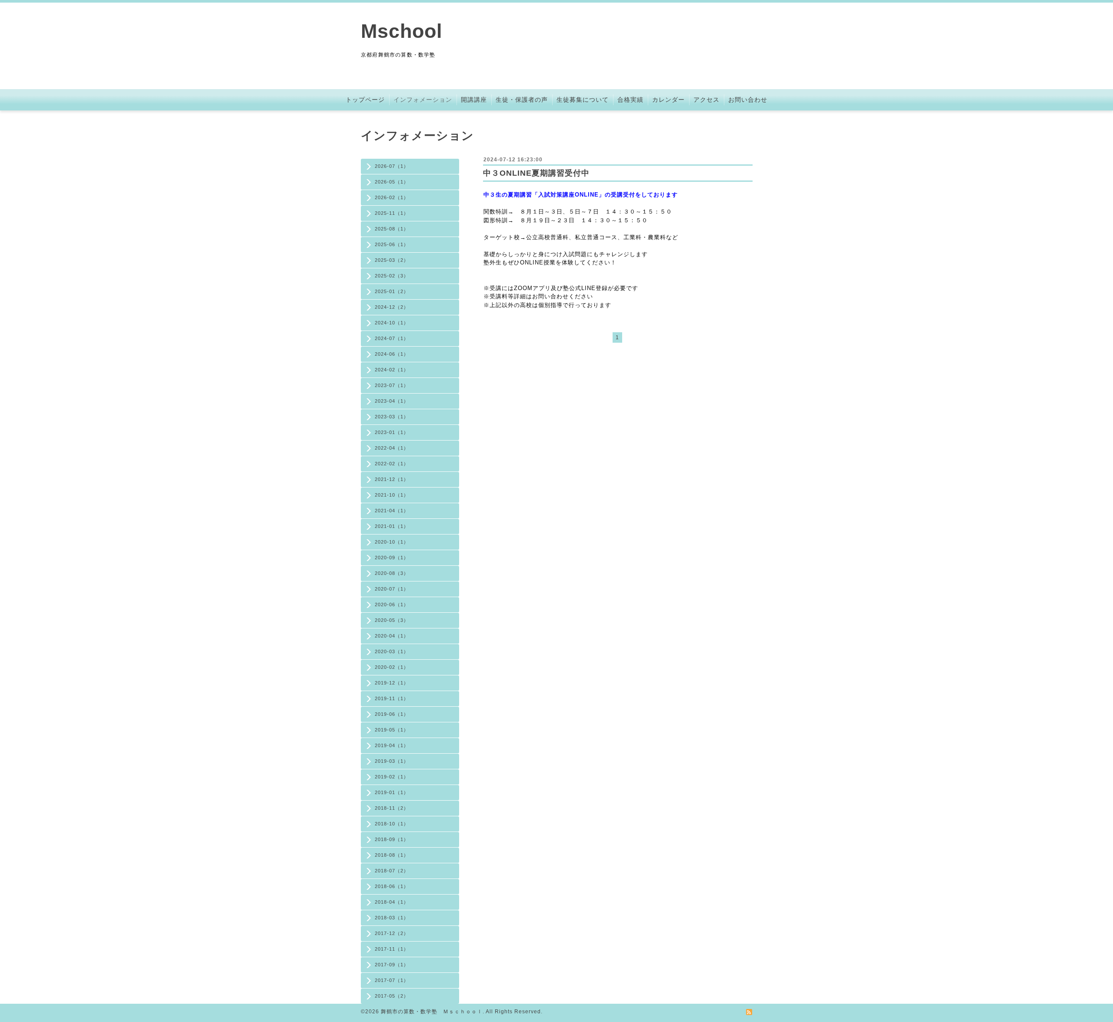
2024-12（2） (392, 307)
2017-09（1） (392, 964)
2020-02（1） (392, 667)
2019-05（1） (392, 729)
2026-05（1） (392, 181)
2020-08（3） (392, 573)
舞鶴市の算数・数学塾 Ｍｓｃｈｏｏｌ (432, 1012)
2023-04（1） (392, 401)
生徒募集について (582, 99)
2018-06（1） (392, 886)
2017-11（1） (392, 949)
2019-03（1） (392, 761)
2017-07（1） (392, 980)
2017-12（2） (392, 933)
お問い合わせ (747, 99)
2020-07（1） (392, 588)
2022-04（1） (392, 448)
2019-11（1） (392, 698)
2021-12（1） (392, 479)
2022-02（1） (392, 463)
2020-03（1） (392, 651)
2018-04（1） (392, 902)
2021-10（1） (392, 495)
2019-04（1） (392, 745)
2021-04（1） (392, 510)
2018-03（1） (392, 917)
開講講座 (474, 99)
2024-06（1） (392, 354)
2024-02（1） (392, 369)
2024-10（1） (392, 322)
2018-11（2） (392, 808)
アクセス (706, 99)
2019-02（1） (392, 776)
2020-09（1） (392, 557)
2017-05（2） (392, 996)
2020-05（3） (392, 620)
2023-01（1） (392, 432)
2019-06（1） (392, 714)
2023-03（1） (392, 416)
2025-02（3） (392, 275)
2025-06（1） (392, 244)
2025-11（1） (392, 213)
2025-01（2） (392, 291)
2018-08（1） (392, 855)
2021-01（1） (392, 526)
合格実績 (630, 99)
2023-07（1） (392, 385)
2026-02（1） (392, 197)
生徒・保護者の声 (522, 99)
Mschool (402, 31)
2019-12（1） (392, 682)
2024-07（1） (392, 338)
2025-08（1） (392, 228)
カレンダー (668, 99)
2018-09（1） (392, 839)
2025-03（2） (392, 260)
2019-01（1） (392, 792)
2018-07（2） (392, 870)
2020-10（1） (392, 541)
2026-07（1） (392, 166)
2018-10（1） (392, 823)
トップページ (365, 99)
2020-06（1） (392, 604)
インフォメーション (422, 99)
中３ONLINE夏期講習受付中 (536, 173)
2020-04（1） (392, 635)
